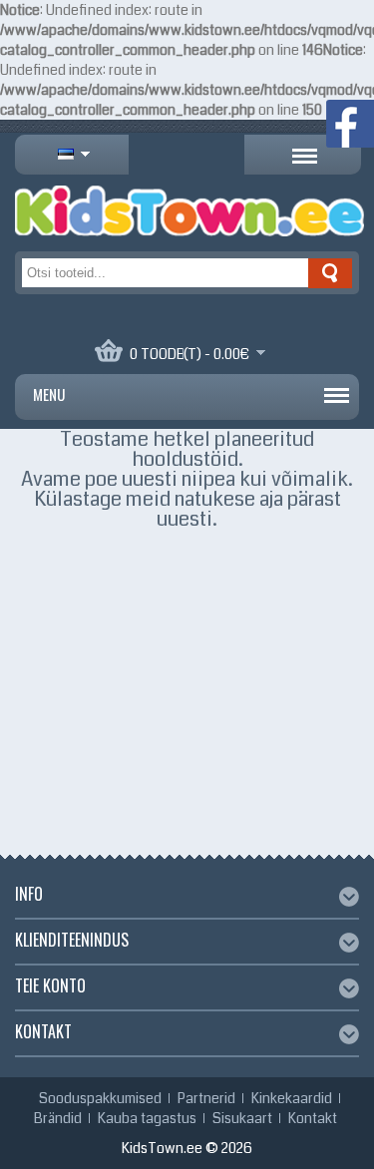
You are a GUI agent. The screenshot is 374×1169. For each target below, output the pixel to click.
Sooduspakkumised (100, 1098)
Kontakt (312, 1118)
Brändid (58, 1118)
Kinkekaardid (291, 1098)
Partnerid (206, 1098)
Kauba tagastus (147, 1118)
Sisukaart (242, 1118)
